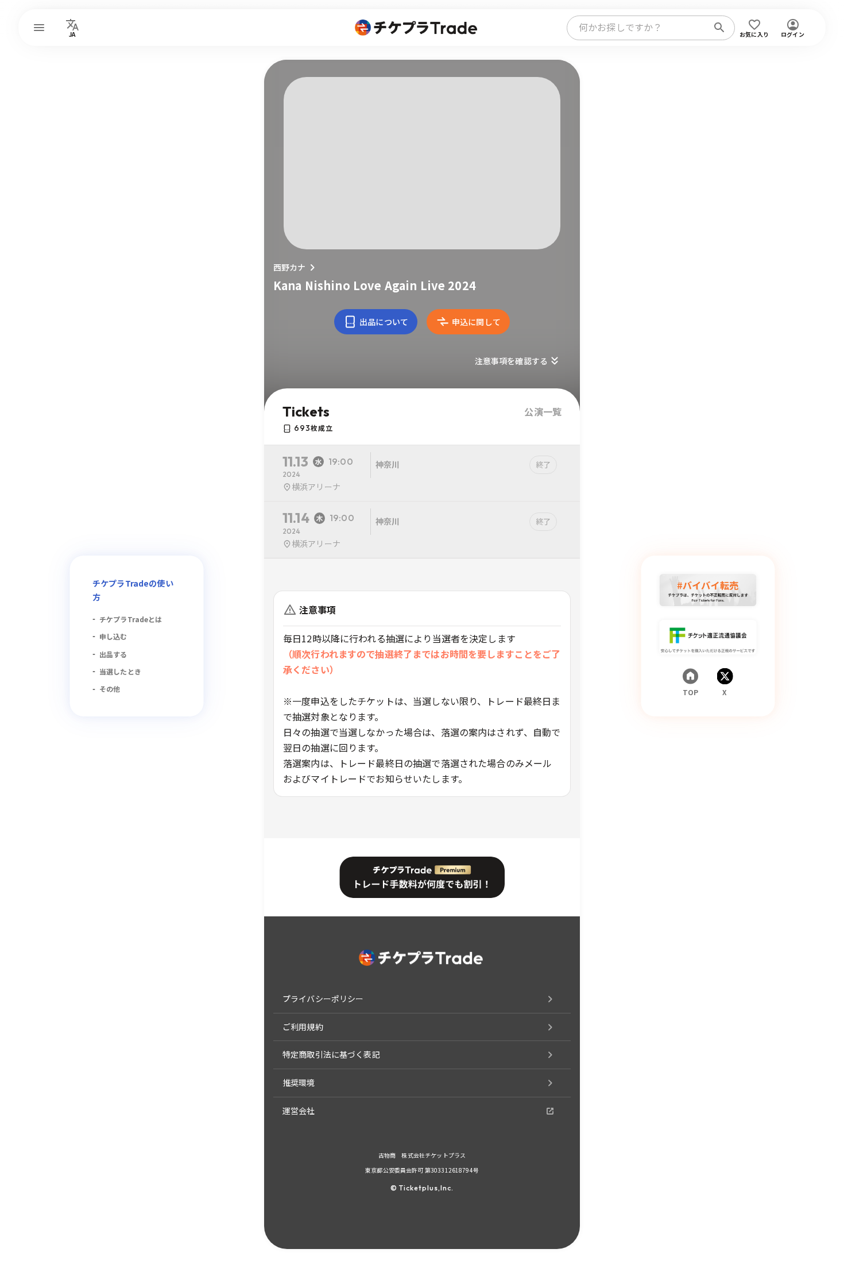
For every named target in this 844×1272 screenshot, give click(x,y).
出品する (113, 654)
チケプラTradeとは (130, 619)
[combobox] (639, 28)
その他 (109, 688)
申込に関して (476, 321)
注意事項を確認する (511, 361)
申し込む (113, 636)
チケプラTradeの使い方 (132, 590)
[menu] (39, 27)
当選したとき (120, 671)
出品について (383, 321)
